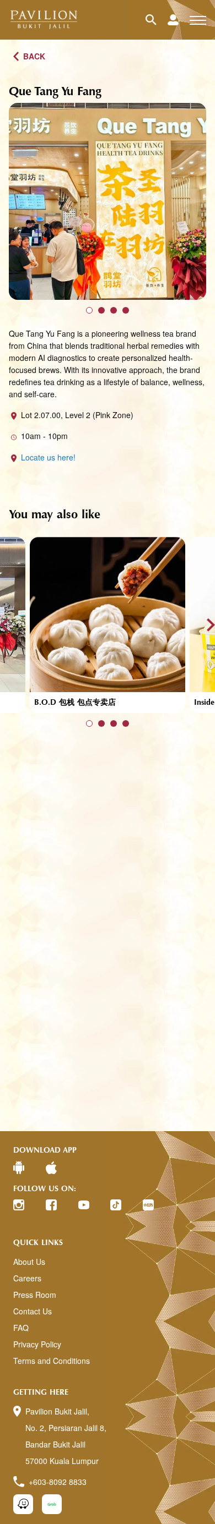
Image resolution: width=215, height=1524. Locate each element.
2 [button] (101, 310)
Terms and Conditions (51, 1360)
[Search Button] (157, 19)
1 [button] (89, 310)
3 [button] (113, 310)
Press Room (34, 1294)
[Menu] (198, 20)
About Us (29, 1261)
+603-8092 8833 (58, 1481)
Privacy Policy (37, 1344)
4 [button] (125, 310)
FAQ (21, 1327)
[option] (107, 201)
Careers (27, 1278)
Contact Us (32, 1311)
